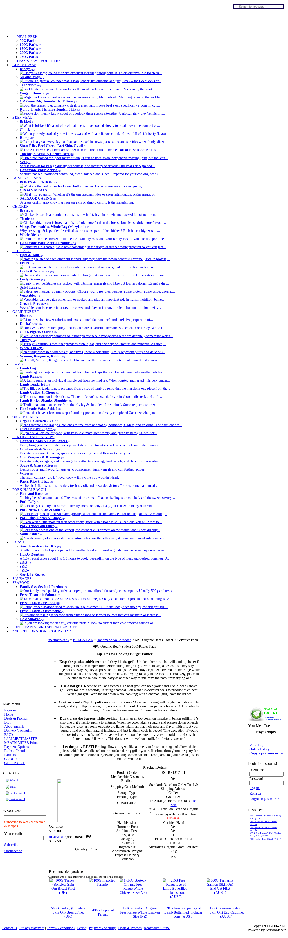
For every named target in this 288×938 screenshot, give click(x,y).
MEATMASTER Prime (21, 743)
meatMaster (57, 837)
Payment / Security (102, 928)
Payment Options (16, 747)
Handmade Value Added (114, 640)
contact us (173, 817)
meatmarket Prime (157, 928)
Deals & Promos (16, 718)
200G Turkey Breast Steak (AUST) (265, 839)
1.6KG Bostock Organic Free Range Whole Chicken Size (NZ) (140, 912)
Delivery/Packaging (18, 730)
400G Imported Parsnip (103, 912)
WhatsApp (15, 780)
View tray (256, 745)
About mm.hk (14, 726)
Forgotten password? (264, 799)
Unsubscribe (13, 851)
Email (12, 786)
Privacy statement (31, 928)
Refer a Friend (14, 751)
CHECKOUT (14, 763)
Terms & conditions (61, 928)
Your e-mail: (13, 834)
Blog (7, 722)
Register (10, 710)
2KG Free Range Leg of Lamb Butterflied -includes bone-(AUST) (183, 912)
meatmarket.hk (17, 793)
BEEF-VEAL (83, 640)
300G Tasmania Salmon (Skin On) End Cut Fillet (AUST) (226, 912)
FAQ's (9, 734)
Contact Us (12, 759)
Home (8, 714)
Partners (10, 755)
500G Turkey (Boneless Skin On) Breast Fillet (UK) (68, 912)
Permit (81, 928)
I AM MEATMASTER (21, 738)
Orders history (259, 749)
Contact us (9, 928)
